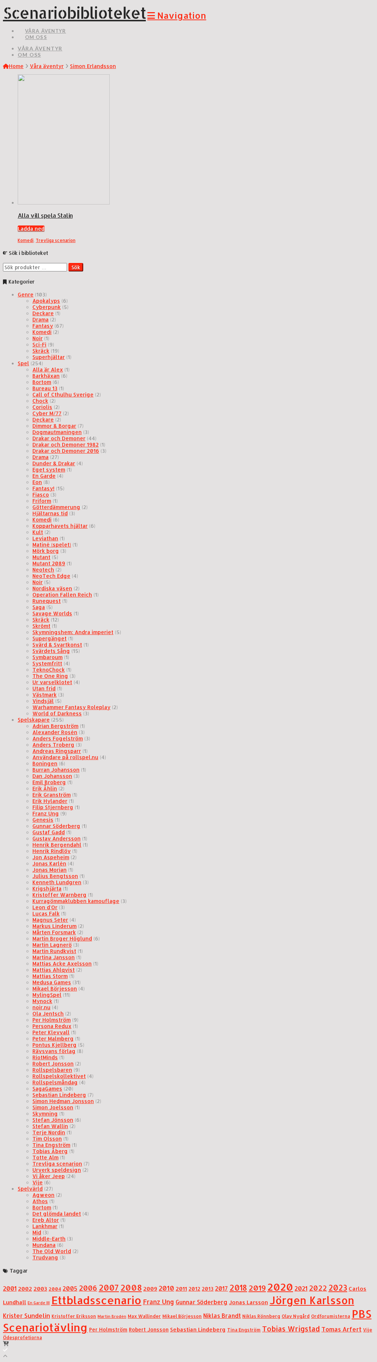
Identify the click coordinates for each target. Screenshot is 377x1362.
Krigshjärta (46, 888)
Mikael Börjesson (54, 988)
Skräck (40, 351)
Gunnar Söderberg (56, 826)
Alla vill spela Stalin (45, 215)
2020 (280, 1286)
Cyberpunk (46, 307)
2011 (181, 1288)
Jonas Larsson (248, 1302)
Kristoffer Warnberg (59, 895)
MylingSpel (46, 995)
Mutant (41, 557)
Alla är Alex (47, 369)
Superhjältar (48, 357)
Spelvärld (30, 1188)
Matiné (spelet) (51, 544)
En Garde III (39, 1302)
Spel (23, 363)
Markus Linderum (54, 926)
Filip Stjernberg (52, 807)
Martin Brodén (112, 1316)
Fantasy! (43, 488)
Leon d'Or (44, 907)
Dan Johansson (52, 776)
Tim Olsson (47, 1138)
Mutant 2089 (48, 563)
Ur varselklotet (52, 682)
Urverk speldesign (56, 1170)
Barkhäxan (46, 376)
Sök (75, 267)
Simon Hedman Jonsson (63, 1101)
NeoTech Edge (51, 576)
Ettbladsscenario (96, 1300)
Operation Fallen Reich (62, 594)
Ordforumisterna (330, 1316)
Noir (37, 338)
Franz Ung (45, 813)
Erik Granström (51, 795)
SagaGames (47, 1088)
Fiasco (40, 494)
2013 (208, 1288)
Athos (40, 1201)
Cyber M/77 (46, 413)
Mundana (44, 1245)
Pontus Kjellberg (54, 1045)
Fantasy (42, 326)
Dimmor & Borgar (54, 426)
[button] (176, 15)
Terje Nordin (48, 1132)
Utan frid (44, 688)
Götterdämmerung (56, 507)
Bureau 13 (44, 388)
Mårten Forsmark (54, 932)
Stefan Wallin (50, 1126)
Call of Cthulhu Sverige (63, 394)
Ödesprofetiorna (22, 1337)
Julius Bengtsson (55, 876)
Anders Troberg (53, 745)
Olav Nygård (296, 1316)
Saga (38, 607)
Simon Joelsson (52, 1107)
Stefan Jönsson (52, 1120)
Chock (40, 401)
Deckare (43, 313)
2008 (131, 1287)
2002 (25, 1288)
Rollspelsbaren (52, 1070)
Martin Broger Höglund (62, 938)
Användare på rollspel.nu (65, 757)
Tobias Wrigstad (291, 1328)
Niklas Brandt (222, 1315)
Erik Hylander (49, 801)
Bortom (41, 382)
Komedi (26, 240)
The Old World (51, 1251)
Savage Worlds (52, 613)
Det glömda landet (56, 1213)
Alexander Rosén (54, 732)
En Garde (44, 476)
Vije (37, 1182)
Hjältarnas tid (50, 513)
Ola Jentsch (48, 1013)
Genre (26, 294)
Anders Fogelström (57, 738)
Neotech (43, 569)
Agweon (43, 1195)
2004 (55, 1289)
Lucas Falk (46, 913)
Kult (37, 532)
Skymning (45, 1113)
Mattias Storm (50, 976)
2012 (194, 1288)
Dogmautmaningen (57, 432)
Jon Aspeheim (50, 857)
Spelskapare (34, 719)
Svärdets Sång (51, 651)
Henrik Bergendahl (56, 845)
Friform (41, 501)
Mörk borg (45, 551)
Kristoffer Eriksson (74, 1316)
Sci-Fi (39, 344)
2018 (238, 1287)
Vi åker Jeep (48, 1176)
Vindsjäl (43, 701)
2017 (221, 1288)
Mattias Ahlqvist (53, 970)
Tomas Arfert (341, 1329)
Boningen (44, 763)
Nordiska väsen (52, 588)
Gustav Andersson (56, 838)
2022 (318, 1288)
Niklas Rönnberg (261, 1316)
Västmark (44, 694)
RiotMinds (45, 1057)
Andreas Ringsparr (56, 751)
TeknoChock (48, 669)
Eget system (48, 469)
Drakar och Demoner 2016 (65, 451)
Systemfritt (47, 663)
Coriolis (42, 407)
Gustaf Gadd (48, 832)
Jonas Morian (49, 870)
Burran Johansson (56, 770)
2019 (257, 1287)
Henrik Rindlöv (51, 851)
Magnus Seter (50, 920)
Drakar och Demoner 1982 (65, 444)
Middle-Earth (49, 1238)
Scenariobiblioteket (74, 12)
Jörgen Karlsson (311, 1300)
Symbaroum (47, 657)
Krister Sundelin (26, 1315)
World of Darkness (57, 713)
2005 (70, 1288)
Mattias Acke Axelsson (62, 963)
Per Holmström (51, 1020)
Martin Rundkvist (54, 951)
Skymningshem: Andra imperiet (72, 632)
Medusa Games (51, 982)
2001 (10, 1288)
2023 (337, 1287)
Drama (40, 319)
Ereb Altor (45, 1220)
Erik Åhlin (44, 788)
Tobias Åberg (50, 1151)
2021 (301, 1288)
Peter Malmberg (53, 1038)
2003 (40, 1288)
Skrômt (41, 626)
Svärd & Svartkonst (57, 644)
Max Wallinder (144, 1316)
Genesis (42, 820)
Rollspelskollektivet (59, 1076)
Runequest (46, 601)
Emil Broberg (49, 782)
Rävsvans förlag (53, 1051)
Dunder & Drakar (53, 463)
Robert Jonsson (53, 1063)
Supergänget (49, 638)
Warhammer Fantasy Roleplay (71, 707)
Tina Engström (51, 1145)
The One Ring (50, 676)
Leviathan (45, 538)
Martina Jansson (53, 957)
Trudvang (45, 1257)
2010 (166, 1288)
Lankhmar (44, 1226)
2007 (109, 1287)
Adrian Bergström (55, 726)
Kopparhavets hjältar (60, 526)
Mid (36, 1232)
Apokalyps (46, 301)
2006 (88, 1287)
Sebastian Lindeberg (59, 1095)
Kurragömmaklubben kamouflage (75, 901)
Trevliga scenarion (55, 240)
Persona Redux (51, 1026)
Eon (37, 482)
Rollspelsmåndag (55, 1082)
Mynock (42, 1001)
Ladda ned (31, 228)
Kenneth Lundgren (56, 882)
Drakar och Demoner (58, 438)
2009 (150, 1288)
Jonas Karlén (49, 863)
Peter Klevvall (51, 1032)
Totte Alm (45, 1157)
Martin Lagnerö (52, 945)
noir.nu (41, 1007)
